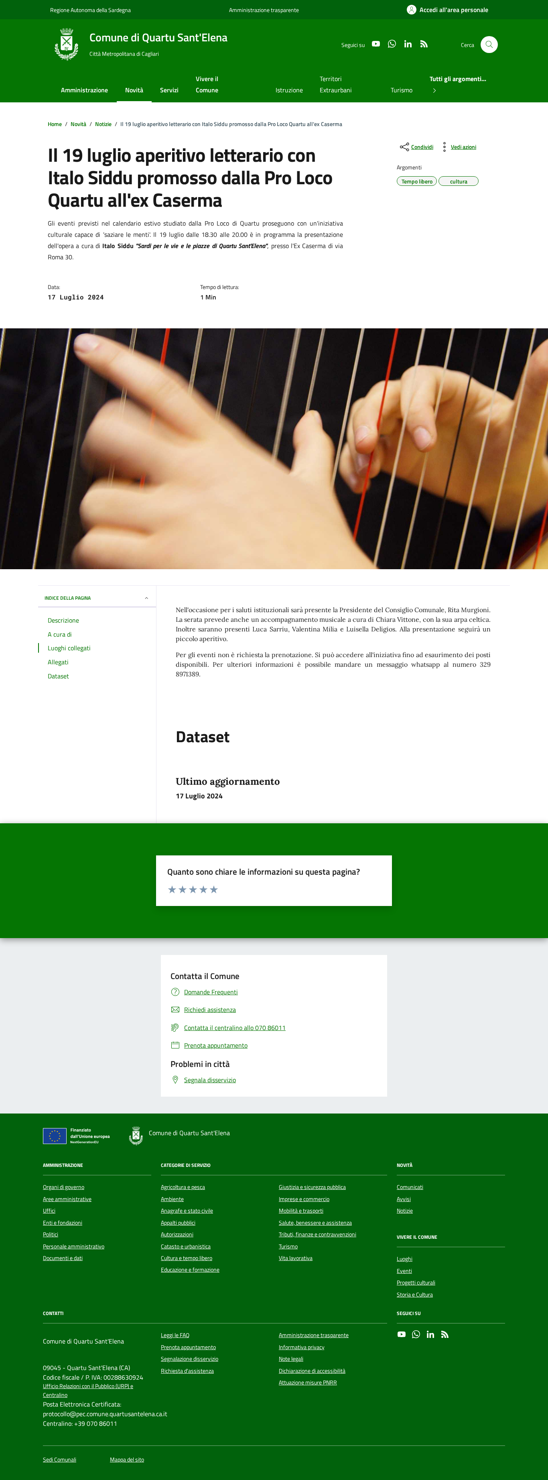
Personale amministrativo (73, 1246)
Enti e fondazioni (62, 1222)
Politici (50, 1234)
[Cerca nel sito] (489, 44)
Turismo (401, 90)
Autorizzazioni (177, 1234)
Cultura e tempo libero (186, 1258)
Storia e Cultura (415, 1294)
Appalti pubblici (178, 1222)
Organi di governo (63, 1187)
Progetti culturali (416, 1282)
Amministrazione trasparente (264, 10)
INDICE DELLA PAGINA (68, 598)
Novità (134, 90)
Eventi (404, 1270)
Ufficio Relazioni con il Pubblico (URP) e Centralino (88, 1390)
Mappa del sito (127, 1460)
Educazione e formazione (190, 1269)
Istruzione (289, 90)
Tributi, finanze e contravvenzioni (317, 1234)
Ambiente (172, 1199)
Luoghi (404, 1258)
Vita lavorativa (296, 1258)
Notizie (405, 1210)
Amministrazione (84, 90)
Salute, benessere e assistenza (315, 1222)
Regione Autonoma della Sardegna (90, 10)
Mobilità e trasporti (301, 1210)
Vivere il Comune (207, 84)
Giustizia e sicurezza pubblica (312, 1187)
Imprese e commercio (304, 1199)
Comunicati (410, 1187)
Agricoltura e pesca (183, 1187)
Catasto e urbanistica (186, 1246)
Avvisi (404, 1199)
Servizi (169, 90)
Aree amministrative (67, 1199)
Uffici (49, 1210)
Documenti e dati (63, 1258)
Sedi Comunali (59, 1460)
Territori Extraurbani (336, 84)
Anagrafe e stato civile (187, 1210)
